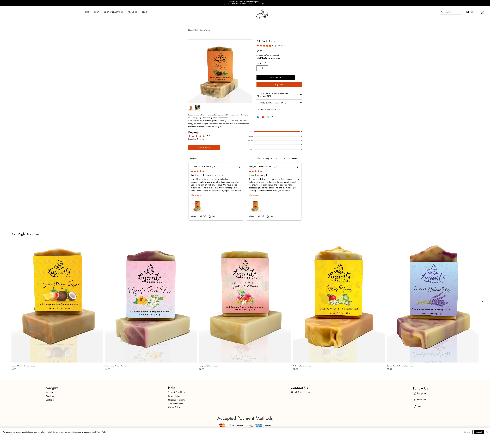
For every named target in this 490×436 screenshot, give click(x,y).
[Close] (486, 432)
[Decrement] (259, 68)
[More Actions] (239, 166)
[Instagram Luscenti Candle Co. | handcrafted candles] (414, 393)
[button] (96, 12)
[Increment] (266, 68)
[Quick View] (57, 302)
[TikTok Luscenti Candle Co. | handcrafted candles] (414, 406)
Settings (467, 432)
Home (191, 30)
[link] (270, 45)
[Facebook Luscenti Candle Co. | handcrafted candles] (414, 399)
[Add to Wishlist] (299, 77)
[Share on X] (272, 117)
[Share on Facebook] (258, 117)
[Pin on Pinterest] (263, 117)
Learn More (275, 58)
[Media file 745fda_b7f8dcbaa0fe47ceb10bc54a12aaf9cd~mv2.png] (197, 206)
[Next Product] (482, 301)
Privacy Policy (100, 432)
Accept (479, 432)
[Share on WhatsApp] (267, 117)
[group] (245, 306)
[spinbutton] (262, 68)
